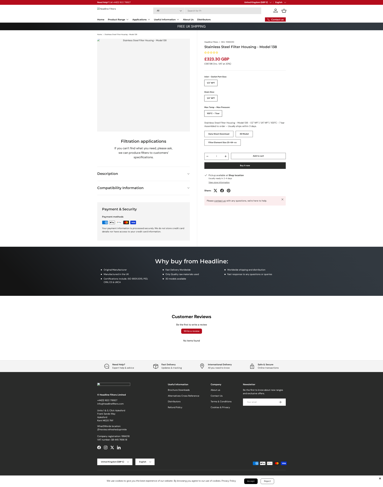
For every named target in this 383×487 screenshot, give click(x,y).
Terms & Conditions (221, 401)
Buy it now (245, 165)
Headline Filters (211, 42)
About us (215, 389)
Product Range (116, 19)
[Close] (380, 478)
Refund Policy (175, 407)
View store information (219, 182)
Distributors (204, 19)
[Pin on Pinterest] (228, 190)
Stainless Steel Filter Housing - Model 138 (121, 34)
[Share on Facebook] (222, 190)
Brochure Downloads (179, 389)
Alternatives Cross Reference (183, 395)
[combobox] (207, 10)
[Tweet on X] (215, 190)
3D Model (244, 134)
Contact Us (217, 395)
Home (100, 19)
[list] (143, 85)
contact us (220, 200)
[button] (284, 10)
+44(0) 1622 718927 (107, 400)
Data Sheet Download (218, 134)
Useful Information (165, 19)
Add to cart (258, 156)
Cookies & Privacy (220, 407)
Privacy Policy (228, 481)
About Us (188, 19)
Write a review (191, 331)
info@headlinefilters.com (110, 403)
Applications (139, 19)
